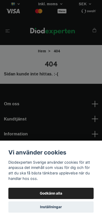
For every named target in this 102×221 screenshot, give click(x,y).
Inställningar (51, 207)
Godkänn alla (51, 193)
